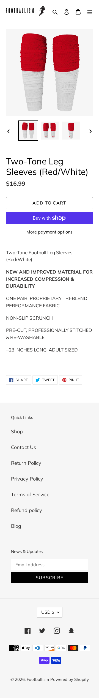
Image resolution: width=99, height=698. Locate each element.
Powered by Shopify (69, 679)
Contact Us (23, 447)
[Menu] (89, 11)
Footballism (38, 679)
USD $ (47, 612)
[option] (28, 130)
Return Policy (26, 463)
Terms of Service (30, 494)
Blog (16, 526)
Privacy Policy (27, 479)
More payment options (49, 232)
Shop (17, 431)
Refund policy (26, 510)
